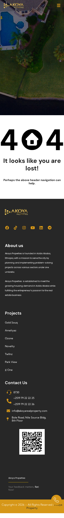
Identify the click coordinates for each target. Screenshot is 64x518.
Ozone (9, 338)
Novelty (10, 346)
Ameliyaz (10, 330)
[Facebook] (7, 228)
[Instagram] (24, 228)
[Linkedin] (41, 228)
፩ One (9, 369)
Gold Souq (11, 322)
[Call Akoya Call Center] (56, 500)
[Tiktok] (15, 228)
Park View (11, 362)
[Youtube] (33, 228)
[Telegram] (50, 228)
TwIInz (9, 354)
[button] (58, 5)
